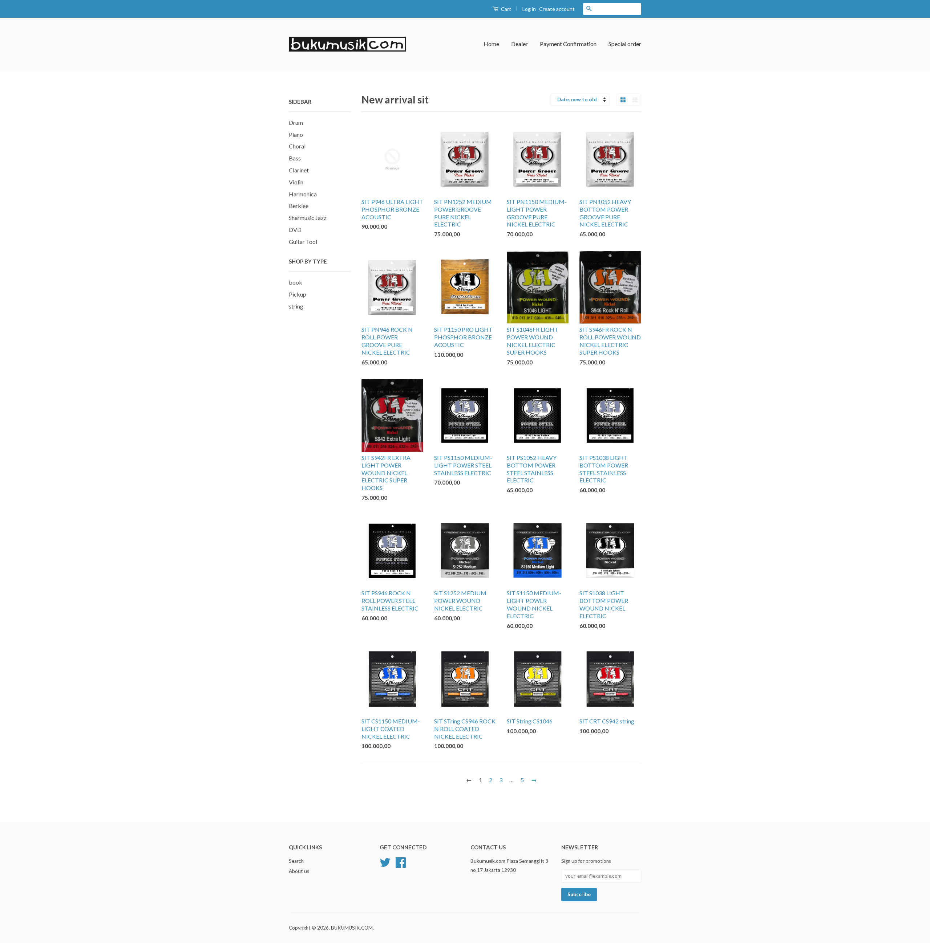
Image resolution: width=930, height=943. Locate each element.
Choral (297, 146)
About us (299, 871)
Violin (296, 182)
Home (491, 43)
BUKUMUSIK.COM (352, 928)
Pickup (297, 294)
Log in (529, 9)
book (295, 282)
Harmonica (303, 194)
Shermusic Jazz (308, 217)
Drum (296, 122)
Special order (624, 43)
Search (296, 861)
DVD (295, 229)
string (296, 306)
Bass (295, 158)
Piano (296, 134)
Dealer (519, 43)
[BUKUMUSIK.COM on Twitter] (385, 862)
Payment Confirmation (568, 43)
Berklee (298, 205)
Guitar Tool (303, 241)
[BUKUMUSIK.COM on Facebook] (400, 862)
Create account (557, 9)
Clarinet (299, 170)
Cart (505, 9)
